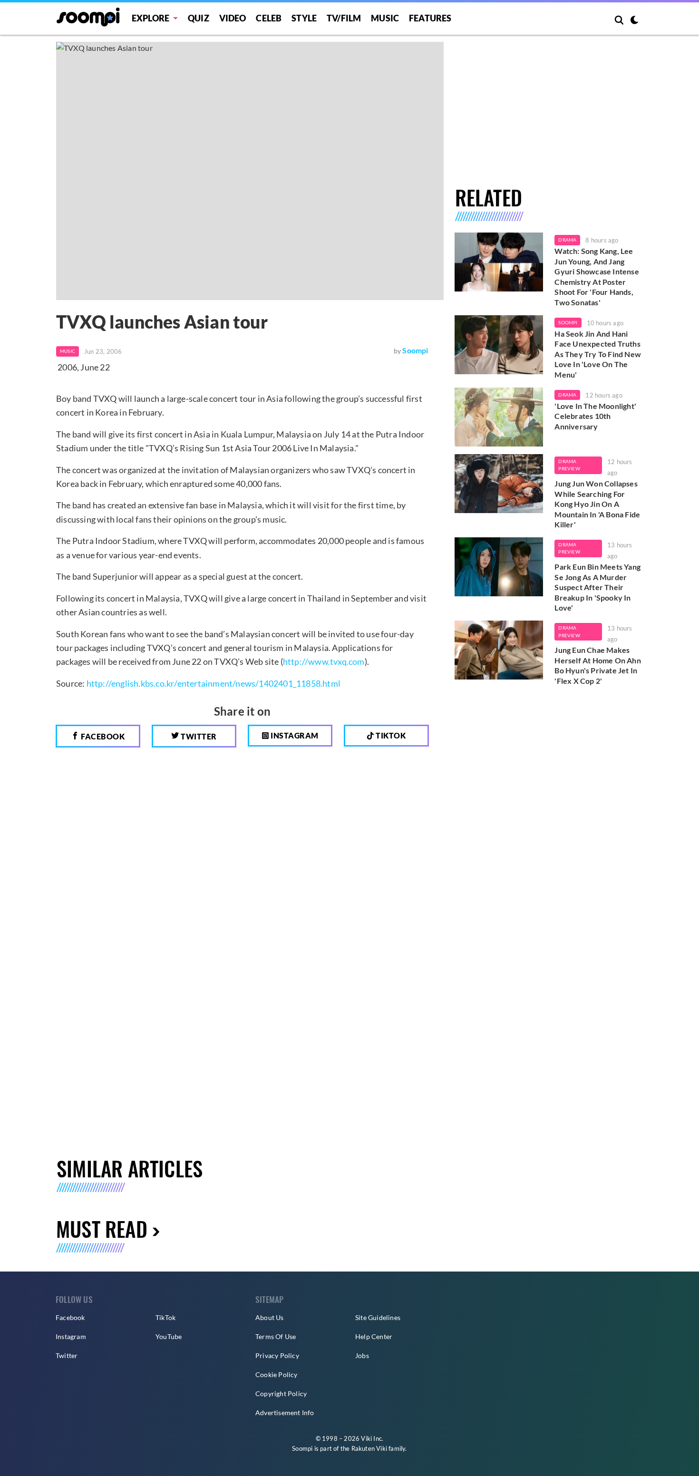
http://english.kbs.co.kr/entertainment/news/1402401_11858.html (213, 683)
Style (304, 18)
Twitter (198, 736)
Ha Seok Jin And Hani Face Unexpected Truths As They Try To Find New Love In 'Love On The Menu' (597, 354)
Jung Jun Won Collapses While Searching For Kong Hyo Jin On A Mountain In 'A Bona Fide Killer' (597, 504)
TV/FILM (344, 18)
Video (232, 18)
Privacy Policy (277, 1355)
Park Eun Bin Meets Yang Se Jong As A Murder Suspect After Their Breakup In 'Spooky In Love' (597, 587)
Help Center (373, 1336)
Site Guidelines (377, 1317)
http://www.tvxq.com (324, 661)
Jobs (362, 1355)
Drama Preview (569, 465)
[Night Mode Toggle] (634, 21)
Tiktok (390, 735)
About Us (269, 1317)
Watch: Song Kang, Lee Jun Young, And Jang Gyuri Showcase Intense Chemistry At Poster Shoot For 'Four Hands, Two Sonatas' (596, 276)
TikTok (165, 1317)
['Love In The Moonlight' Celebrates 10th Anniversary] (499, 417)
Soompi (415, 350)
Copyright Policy (281, 1393)
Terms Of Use (275, 1336)
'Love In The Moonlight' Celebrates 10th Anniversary (595, 416)
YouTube (168, 1336)
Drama (567, 240)
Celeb (269, 18)
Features (430, 18)
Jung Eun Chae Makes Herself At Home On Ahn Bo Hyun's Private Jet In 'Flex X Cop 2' (597, 665)
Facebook (102, 736)
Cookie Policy (276, 1374)
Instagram (294, 735)
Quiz (198, 18)
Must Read (101, 1228)
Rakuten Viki (369, 1448)
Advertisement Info (284, 1412)
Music (385, 18)
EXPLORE (150, 18)
